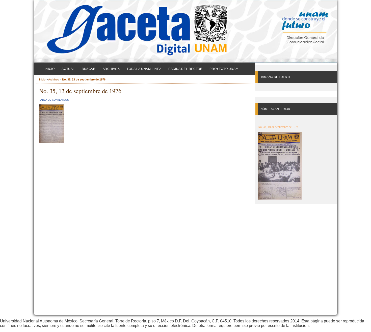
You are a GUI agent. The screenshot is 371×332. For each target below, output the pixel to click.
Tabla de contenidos (54, 99)
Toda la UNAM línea (144, 69)
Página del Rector (185, 69)
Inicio (50, 69)
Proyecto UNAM (223, 69)
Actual (68, 69)
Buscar (89, 69)
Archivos (111, 69)
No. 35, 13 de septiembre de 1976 (83, 79)
